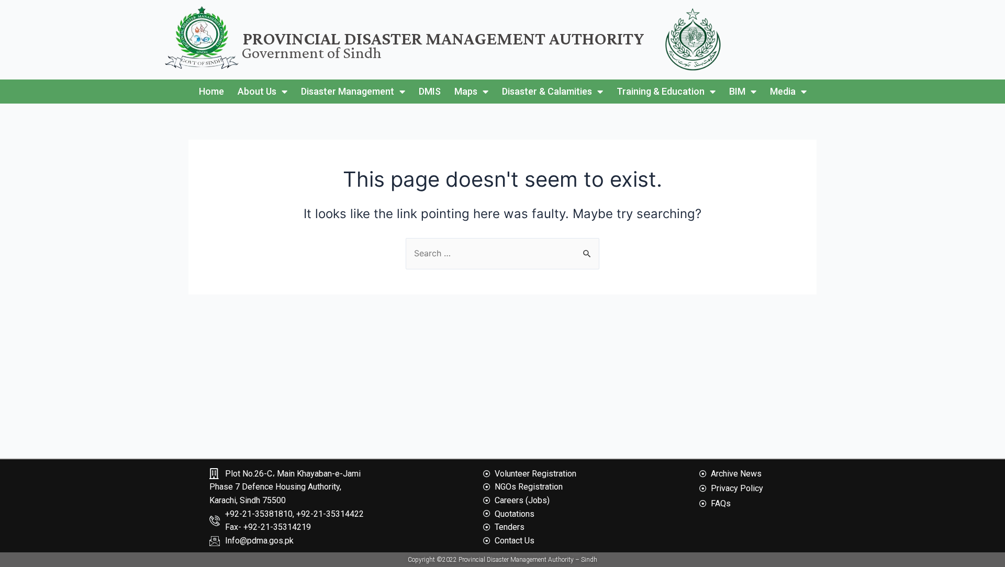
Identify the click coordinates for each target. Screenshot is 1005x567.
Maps (465, 91)
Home (211, 91)
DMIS (430, 91)
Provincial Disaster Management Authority (443, 38)
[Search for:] (502, 253)
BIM (737, 91)
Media (783, 91)
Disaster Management (347, 91)
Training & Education (661, 91)
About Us (257, 91)
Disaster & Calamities (547, 91)
